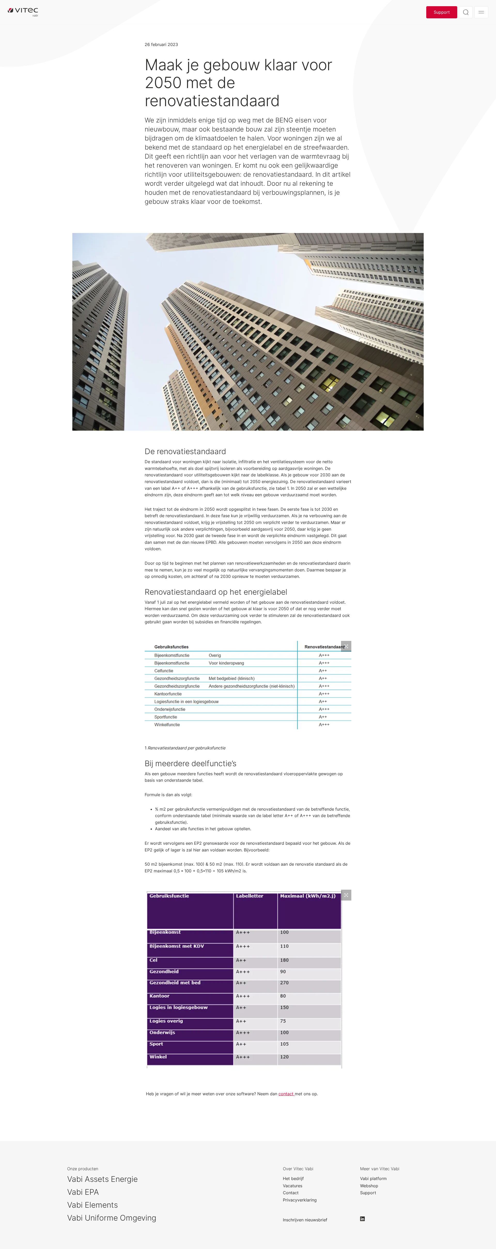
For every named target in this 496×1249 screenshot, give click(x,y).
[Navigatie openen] (481, 12)
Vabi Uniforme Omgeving (111, 1217)
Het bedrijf (293, 1178)
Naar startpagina (23, 12)
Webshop (369, 1185)
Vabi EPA (83, 1192)
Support (442, 12)
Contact (291, 1192)
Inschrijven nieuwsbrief (305, 1219)
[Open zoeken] (466, 12)
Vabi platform (373, 1178)
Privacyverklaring (300, 1200)
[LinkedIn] (364, 1218)
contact (286, 1093)
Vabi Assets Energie (102, 1179)
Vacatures (292, 1185)
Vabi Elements (92, 1204)
